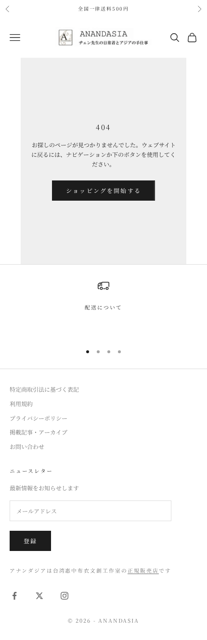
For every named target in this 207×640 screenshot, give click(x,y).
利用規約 (21, 403)
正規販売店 (143, 570)
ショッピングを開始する (103, 190)
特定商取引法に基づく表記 (44, 389)
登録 (30, 541)
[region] (103, 307)
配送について (103, 307)
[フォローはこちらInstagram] (64, 596)
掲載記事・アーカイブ (38, 432)
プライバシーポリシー (38, 418)
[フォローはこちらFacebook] (14, 596)
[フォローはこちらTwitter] (39, 596)
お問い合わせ (27, 446)
